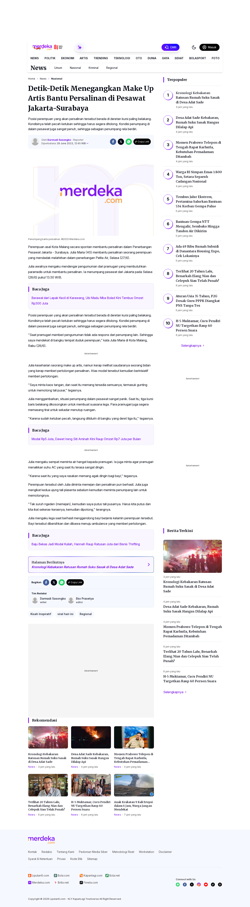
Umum (58, 67)
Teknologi (122, 58)
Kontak (32, 851)
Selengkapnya (191, 345)
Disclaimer (165, 851)
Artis (84, 58)
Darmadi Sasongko (59, 139)
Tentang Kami (65, 851)
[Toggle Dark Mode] (194, 47)
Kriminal (93, 67)
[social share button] (113, 142)
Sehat (179, 58)
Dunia (152, 58)
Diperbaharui (63, 143)
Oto (139, 58)
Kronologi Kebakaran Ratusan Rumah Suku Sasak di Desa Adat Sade (47, 758)
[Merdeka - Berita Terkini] (47, 47)
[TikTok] (213, 884)
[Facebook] (185, 884)
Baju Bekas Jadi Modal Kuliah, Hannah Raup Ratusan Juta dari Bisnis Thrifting (85, 544)
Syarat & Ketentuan (40, 858)
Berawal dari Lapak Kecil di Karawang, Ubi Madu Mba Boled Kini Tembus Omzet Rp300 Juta (87, 300)
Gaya (165, 58)
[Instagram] (199, 884)
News (34, 58)
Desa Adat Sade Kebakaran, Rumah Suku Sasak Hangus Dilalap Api (90, 758)
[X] (192, 884)
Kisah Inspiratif (40, 614)
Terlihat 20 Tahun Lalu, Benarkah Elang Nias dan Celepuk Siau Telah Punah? (46, 805)
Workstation (146, 851)
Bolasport (197, 58)
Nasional (75, 67)
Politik (50, 58)
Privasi (61, 858)
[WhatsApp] (178, 884)
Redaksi (47, 851)
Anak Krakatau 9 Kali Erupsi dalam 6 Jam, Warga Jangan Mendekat (133, 805)
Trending (101, 58)
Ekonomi (67, 58)
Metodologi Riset (123, 851)
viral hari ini (65, 614)
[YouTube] (206, 884)
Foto (216, 58)
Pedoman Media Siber (93, 851)
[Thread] (220, 884)
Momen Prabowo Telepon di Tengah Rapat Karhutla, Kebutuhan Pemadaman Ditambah (133, 758)
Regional (112, 67)
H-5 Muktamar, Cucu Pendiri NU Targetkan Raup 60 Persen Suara (90, 805)
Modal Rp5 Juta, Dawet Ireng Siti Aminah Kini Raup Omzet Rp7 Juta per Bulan (86, 439)
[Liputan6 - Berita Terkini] (41, 840)
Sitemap (92, 858)
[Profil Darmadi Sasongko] (35, 142)
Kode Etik (76, 858)
